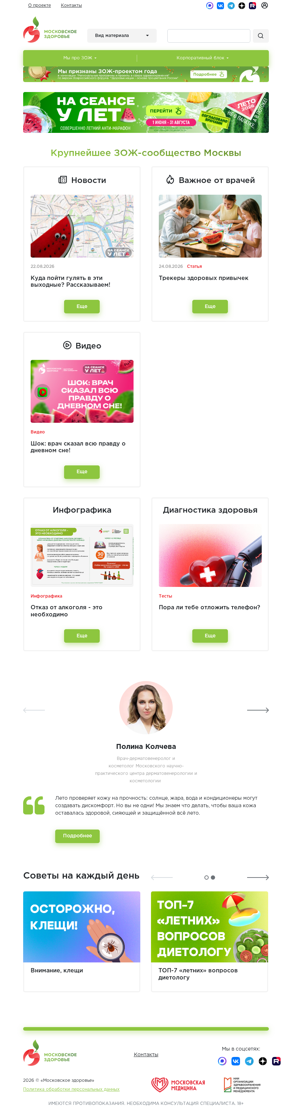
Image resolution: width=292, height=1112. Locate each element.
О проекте (39, 5)
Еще (82, 306)
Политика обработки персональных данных (71, 1089)
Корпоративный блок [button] (200, 58)
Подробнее (77, 836)
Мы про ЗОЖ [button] (77, 58)
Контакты (71, 5)
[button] (206, 877)
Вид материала (112, 36)
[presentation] (34, 710)
